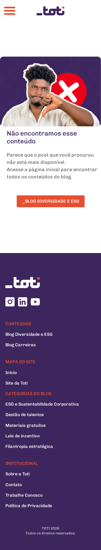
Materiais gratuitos (25, 425)
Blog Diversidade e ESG (29, 334)
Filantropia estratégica (29, 446)
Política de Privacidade (28, 505)
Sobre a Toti (17, 473)
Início (11, 372)
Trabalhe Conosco (24, 495)
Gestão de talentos (24, 414)
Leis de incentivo (22, 435)
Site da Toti (16, 383)
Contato (13, 484)
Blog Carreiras (20, 344)
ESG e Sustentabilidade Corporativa (42, 404)
